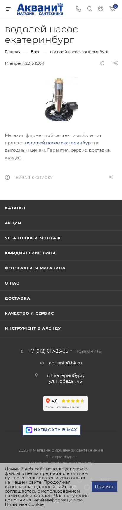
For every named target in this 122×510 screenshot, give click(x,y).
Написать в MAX (54, 429)
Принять (104, 486)
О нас (12, 283)
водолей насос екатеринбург (59, 143)
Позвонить (88, 351)
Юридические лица (30, 253)
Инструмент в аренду (33, 328)
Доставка (17, 298)
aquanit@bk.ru (65, 363)
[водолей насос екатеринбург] (61, 99)
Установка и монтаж (32, 238)
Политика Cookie (24, 504)
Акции (13, 222)
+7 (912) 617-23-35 (48, 351)
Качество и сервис (29, 313)
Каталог (15, 207)
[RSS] (102, 63)
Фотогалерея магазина (35, 268)
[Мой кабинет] (100, 9)
